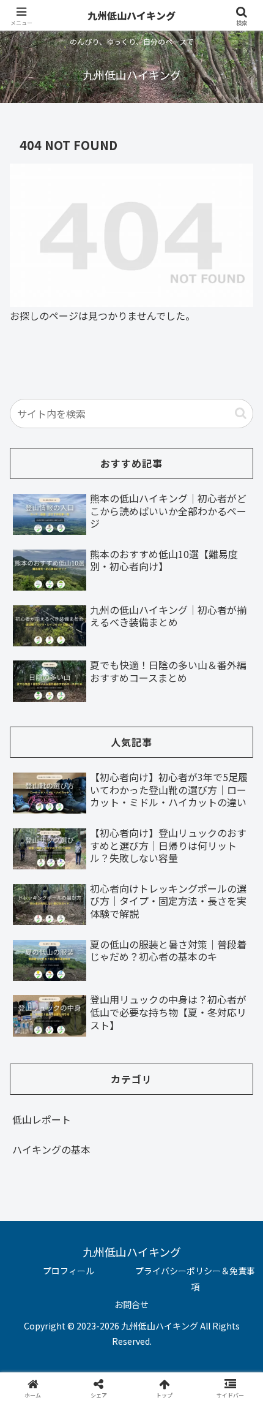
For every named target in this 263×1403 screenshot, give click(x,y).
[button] (240, 413)
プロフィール (68, 1271)
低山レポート (41, 1119)
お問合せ (131, 1304)
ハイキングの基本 (51, 1149)
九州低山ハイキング (131, 15)
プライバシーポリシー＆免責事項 (195, 1278)
